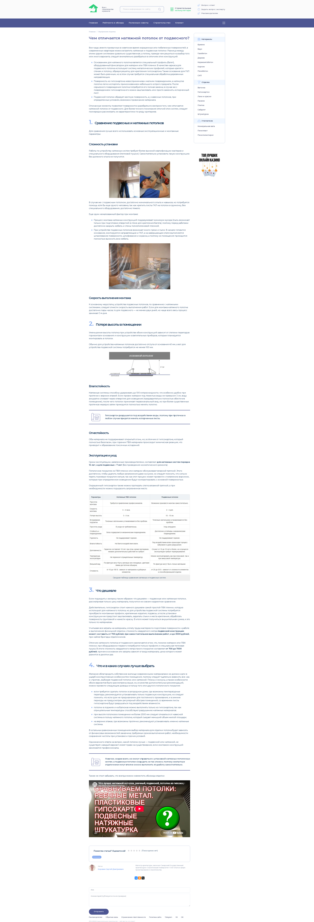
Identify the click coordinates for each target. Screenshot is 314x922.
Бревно (201, 45)
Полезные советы (139, 23)
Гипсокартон (203, 92)
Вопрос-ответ (208, 5)
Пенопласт (203, 131)
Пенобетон (203, 71)
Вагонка (201, 88)
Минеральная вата (206, 126)
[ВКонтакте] (136, 878)
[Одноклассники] (139, 878)
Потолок (96, 857)
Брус (200, 49)
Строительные (183, 9)
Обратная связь (112, 917)
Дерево (201, 58)
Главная (93, 23)
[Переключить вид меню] (224, 23)
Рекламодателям (209, 13)
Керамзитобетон (205, 62)
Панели (201, 101)
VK (177, 917)
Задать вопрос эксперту (213, 9)
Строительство (161, 23)
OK (182, 917)
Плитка (201, 105)
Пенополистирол (205, 135)
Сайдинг (202, 110)
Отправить (99, 911)
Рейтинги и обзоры (113, 23)
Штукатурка (203, 114)
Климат (179, 23)
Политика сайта (155, 917)
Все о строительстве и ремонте (107, 9)
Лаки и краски (204, 96)
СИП (200, 76)
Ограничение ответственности (133, 917)
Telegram (168, 917)
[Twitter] (143, 878)
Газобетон (202, 53)
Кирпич (201, 67)
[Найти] (160, 9)
